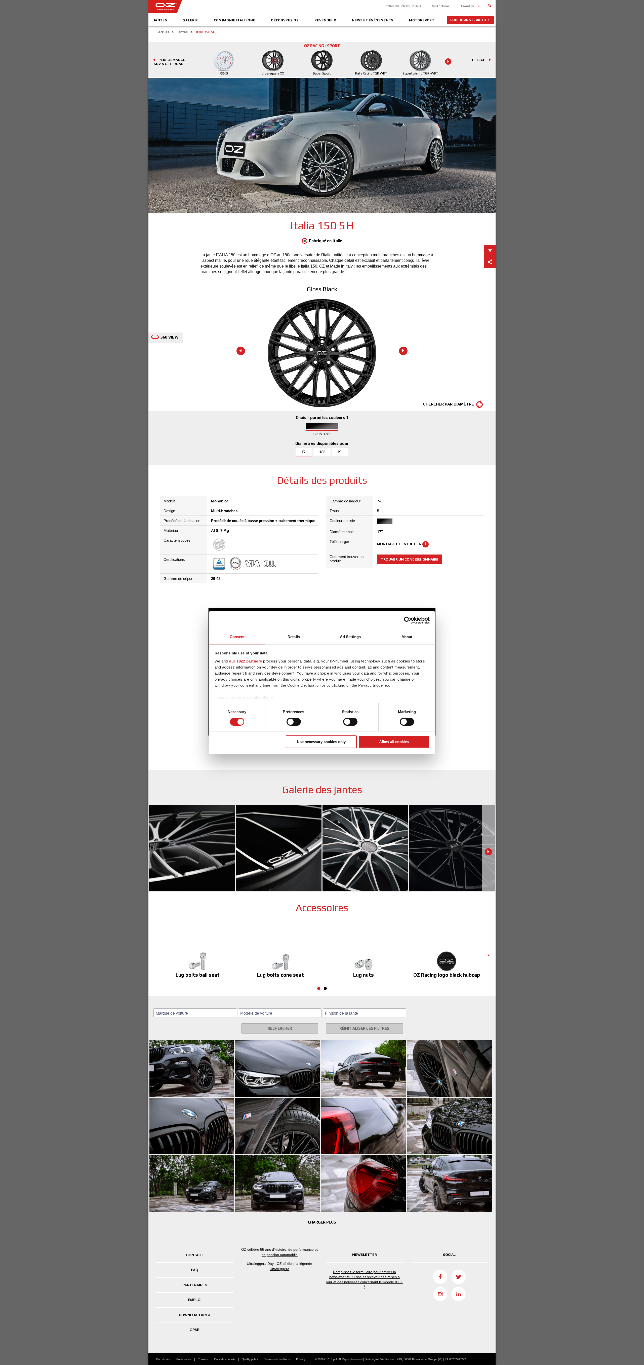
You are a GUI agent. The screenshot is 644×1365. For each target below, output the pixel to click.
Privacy (300, 1359)
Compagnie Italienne (234, 20)
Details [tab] (294, 637)
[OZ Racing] (235, 6)
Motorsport (421, 20)
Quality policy (250, 1359)
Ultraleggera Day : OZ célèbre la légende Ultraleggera (279, 1266)
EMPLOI (195, 1300)
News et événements (372, 20)
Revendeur (325, 20)
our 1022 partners (245, 661)
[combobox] (195, 1012)
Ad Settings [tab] (350, 637)
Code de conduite (224, 1359)
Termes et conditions (277, 1359)
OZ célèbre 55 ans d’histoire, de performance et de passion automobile (279, 1252)
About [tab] (407, 637)
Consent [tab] (237, 637)
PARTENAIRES (194, 1285)
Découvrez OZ (285, 20)
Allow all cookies (394, 742)
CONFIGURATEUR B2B (403, 6)
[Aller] (490, 5)
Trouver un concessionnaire (409, 559)
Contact (194, 1255)
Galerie (190, 20)
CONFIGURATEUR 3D (468, 20)
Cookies (203, 1359)
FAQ (194, 1270)
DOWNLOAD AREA (195, 1315)
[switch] (294, 722)
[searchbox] (196, 1013)
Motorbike (440, 6)
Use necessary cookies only (321, 742)
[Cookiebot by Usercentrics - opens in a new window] (408, 620)
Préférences (183, 1359)
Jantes (160, 20)
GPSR (194, 1330)
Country (467, 6)
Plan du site (163, 1359)
